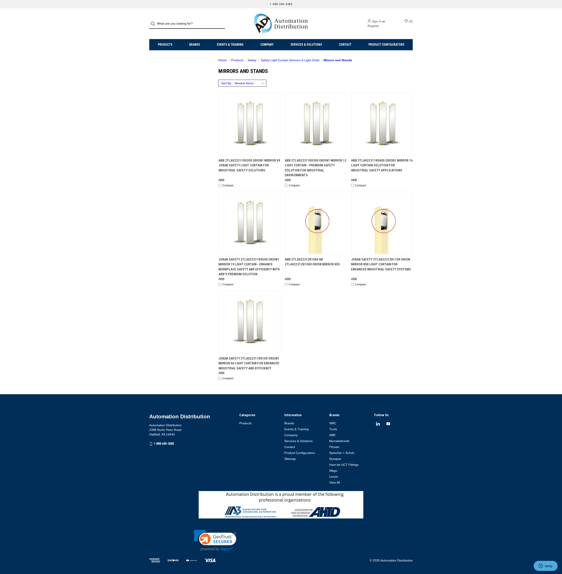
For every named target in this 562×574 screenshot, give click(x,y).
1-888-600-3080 (164, 443)
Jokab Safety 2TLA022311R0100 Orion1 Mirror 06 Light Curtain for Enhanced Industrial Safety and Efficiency (248, 363)
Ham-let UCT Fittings (343, 464)
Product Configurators (386, 44)
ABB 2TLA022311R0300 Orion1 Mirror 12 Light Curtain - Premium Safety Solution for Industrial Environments (315, 167)
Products (165, 44)
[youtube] (388, 424)
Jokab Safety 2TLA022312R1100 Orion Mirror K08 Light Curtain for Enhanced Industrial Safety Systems (381, 264)
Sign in (376, 21)
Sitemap (290, 459)
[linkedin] (378, 424)
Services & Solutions (306, 44)
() (410, 21)
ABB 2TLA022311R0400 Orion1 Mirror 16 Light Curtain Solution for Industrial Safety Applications (382, 165)
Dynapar (335, 459)
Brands (194, 44)
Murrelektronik (339, 441)
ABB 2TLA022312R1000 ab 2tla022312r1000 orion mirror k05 (312, 261)
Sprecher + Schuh (341, 453)
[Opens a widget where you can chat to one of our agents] (545, 566)
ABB (332, 435)
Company (267, 44)
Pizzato (334, 447)
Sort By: (226, 83)
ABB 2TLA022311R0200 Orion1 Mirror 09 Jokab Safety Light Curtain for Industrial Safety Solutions (249, 165)
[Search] (154, 24)
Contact (345, 44)
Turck (333, 429)
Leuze (333, 476)
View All (334, 482)
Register (373, 26)
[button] (215, 540)
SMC (332, 423)
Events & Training (230, 44)
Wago (333, 470)
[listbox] (250, 83)
